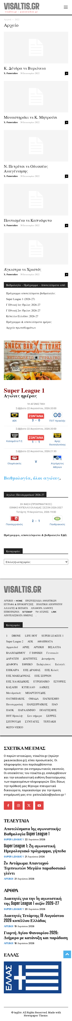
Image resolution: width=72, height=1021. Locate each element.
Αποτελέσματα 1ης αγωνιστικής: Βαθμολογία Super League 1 (32, 831)
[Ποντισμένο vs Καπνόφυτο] (36, 199)
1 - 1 (36, 442)
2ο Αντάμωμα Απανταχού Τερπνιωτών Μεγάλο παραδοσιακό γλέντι (35, 868)
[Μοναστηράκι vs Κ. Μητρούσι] (36, 96)
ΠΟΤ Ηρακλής (57, 420)
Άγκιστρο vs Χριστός (22, 269)
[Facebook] (8, 805)
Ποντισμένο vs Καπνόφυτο (28, 220)
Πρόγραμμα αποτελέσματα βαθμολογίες (30, 293)
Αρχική (7, 19)
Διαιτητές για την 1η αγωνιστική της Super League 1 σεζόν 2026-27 (33, 901)
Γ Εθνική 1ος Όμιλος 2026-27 (23, 304)
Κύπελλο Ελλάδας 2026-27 (22, 316)
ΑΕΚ (14, 420)
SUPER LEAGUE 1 (13, 839)
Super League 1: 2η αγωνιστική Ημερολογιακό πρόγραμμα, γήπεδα (35, 848)
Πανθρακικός (57, 524)
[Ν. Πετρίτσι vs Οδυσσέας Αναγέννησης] (36, 145)
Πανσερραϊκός (14, 524)
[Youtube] (39, 805)
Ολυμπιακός (14, 463)
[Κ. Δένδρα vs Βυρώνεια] (36, 47)
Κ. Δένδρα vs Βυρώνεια (25, 68)
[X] (29, 805)
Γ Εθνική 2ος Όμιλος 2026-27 (23, 310)
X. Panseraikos (11, 73)
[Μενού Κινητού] (65, 7)
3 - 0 (36, 420)
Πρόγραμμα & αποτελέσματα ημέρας (29, 322)
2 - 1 (36, 521)
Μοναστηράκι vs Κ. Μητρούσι (30, 117)
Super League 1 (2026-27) (20, 299)
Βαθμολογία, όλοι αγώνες (32, 477)
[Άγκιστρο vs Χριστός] (36, 249)
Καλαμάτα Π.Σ (14, 441)
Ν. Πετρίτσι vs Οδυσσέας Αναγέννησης (26, 169)
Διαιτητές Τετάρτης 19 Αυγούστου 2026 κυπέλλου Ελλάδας (34, 918)
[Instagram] (18, 805)
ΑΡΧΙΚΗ (8, 878)
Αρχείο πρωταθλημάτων (21, 327)
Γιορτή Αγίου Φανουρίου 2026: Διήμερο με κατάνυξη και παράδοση (36, 935)
